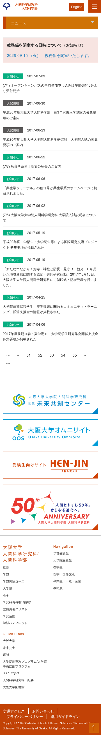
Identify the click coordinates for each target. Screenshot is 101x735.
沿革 (6, 595)
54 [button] (63, 355)
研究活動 (9, 616)
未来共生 (9, 647)
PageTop (94, 728)
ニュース (18, 23)
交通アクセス (14, 711)
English (76, 6)
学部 (6, 574)
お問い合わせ (43, 711)
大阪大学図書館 (13, 687)
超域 (6, 654)
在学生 (58, 567)
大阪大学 (9, 640)
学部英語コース (13, 581)
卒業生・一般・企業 (67, 581)
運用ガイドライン (65, 716)
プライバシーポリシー (24, 716)
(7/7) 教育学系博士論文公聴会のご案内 (32, 166)
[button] (8, 355)
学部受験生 (61, 553)
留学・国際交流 (64, 574)
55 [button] (74, 355)
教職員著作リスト (15, 609)
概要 (6, 567)
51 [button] (28, 355)
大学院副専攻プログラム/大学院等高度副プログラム (25, 663)
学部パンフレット (15, 622)
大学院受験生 (62, 560)
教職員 (58, 588)
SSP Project (11, 673)
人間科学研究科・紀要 (18, 680)
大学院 (7, 588)
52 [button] (40, 355)
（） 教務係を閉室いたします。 (49, 55)
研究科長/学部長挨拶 (17, 602)
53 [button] (51, 355)
